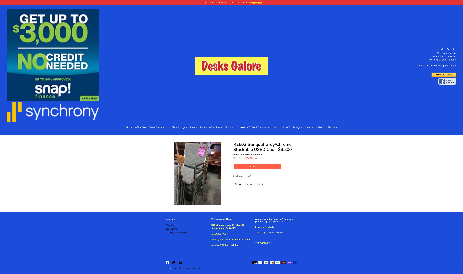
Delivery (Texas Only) (177, 232)
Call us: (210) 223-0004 (444, 75)
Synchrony (260, 232)
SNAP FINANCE (276, 232)
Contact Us (171, 228)
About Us (170, 225)
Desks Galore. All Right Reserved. (186, 268)
